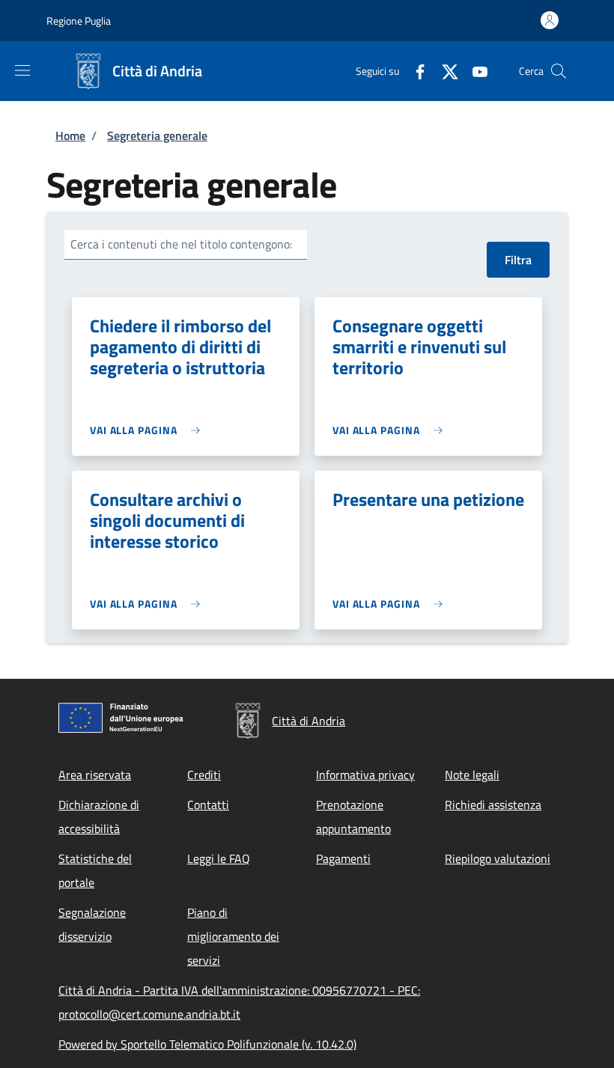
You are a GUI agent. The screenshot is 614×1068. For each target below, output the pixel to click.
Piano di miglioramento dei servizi (233, 936)
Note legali (472, 775)
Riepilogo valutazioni (497, 858)
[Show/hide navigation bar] (22, 70)
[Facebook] (414, 71)
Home (70, 135)
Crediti (204, 775)
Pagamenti (343, 858)
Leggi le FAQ (218, 858)
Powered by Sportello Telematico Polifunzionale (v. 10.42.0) (207, 1044)
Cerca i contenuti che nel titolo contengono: (181, 244)
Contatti (208, 805)
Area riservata (94, 775)
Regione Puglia (78, 20)
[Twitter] (444, 71)
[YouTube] (474, 71)
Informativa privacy (365, 775)
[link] (148, 430)
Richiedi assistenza (493, 805)
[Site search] (559, 71)
